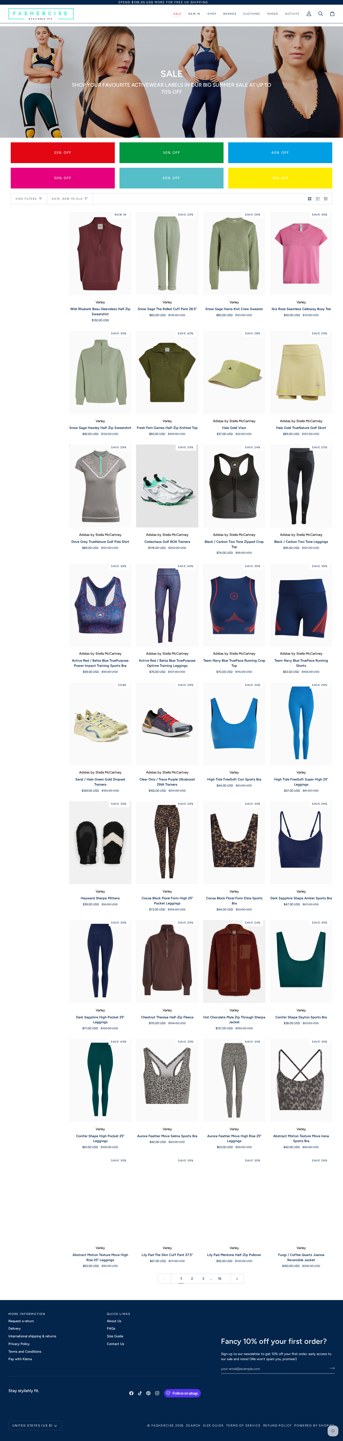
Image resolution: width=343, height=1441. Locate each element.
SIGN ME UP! (206, 737)
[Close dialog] (236, 673)
